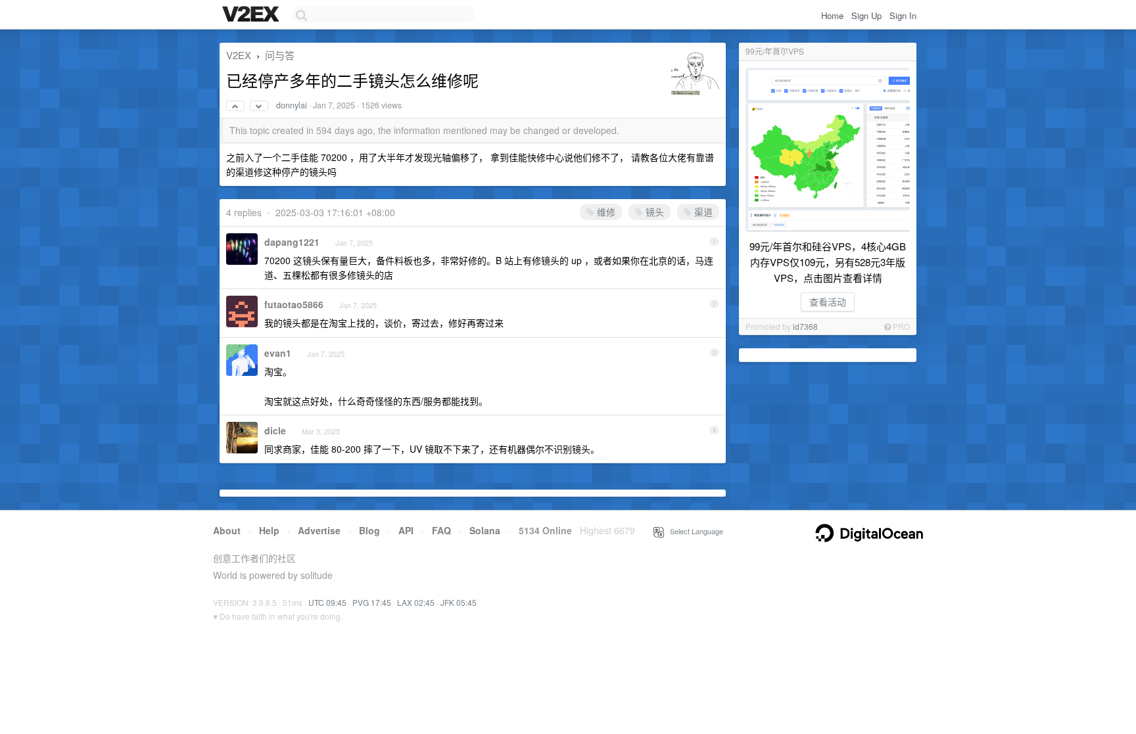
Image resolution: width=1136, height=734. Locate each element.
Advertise (319, 530)
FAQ (441, 530)
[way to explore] (252, 15)
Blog (369, 530)
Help (269, 530)
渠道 (702, 211)
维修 (604, 211)
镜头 (653, 211)
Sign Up (866, 15)
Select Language (693, 531)
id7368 (805, 326)
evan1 (277, 352)
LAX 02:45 (416, 602)
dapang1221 (292, 241)
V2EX (238, 55)
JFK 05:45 (458, 602)
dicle (275, 430)
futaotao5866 (293, 304)
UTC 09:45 (327, 602)
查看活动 (827, 301)
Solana (484, 530)
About (227, 530)
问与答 (280, 55)
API (406, 530)
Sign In (902, 15)
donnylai (291, 105)
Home (832, 15)
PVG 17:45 (371, 602)
